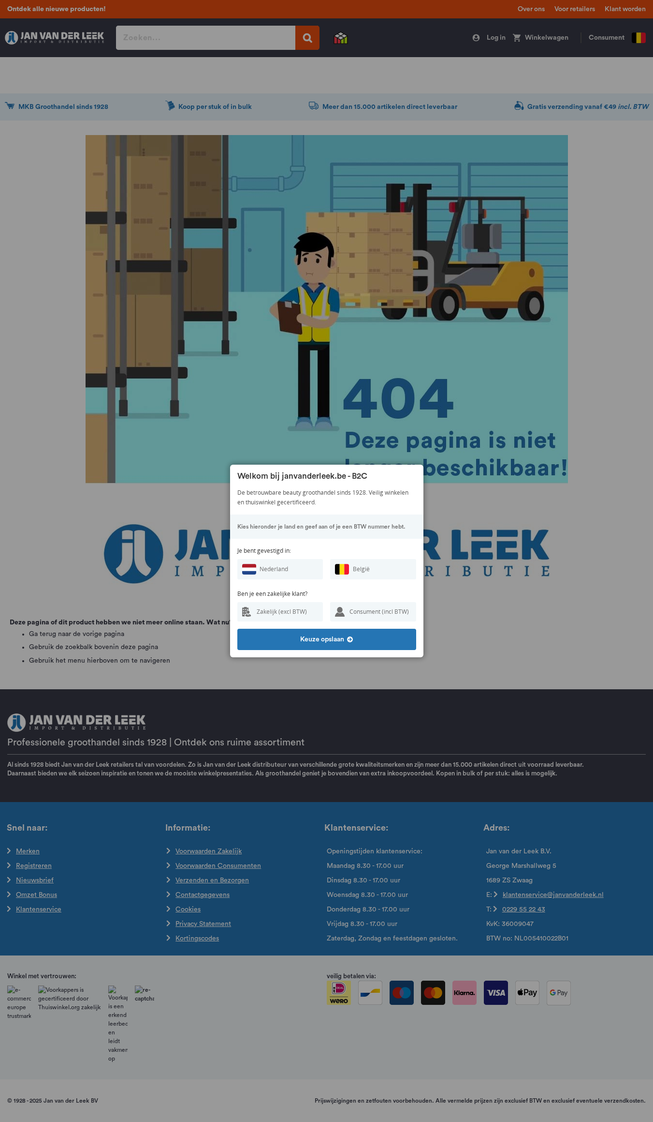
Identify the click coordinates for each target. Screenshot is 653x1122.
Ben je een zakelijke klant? (272, 594)
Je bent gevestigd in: (264, 550)
